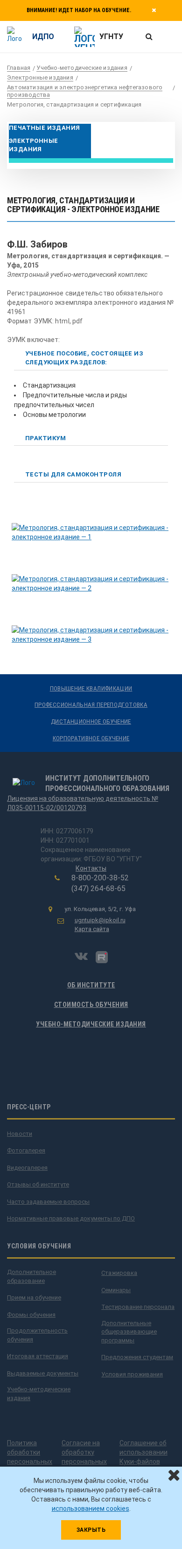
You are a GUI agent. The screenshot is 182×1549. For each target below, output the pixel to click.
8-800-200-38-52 (100, 877)
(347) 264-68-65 (98, 888)
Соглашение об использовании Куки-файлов (143, 1452)
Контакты (91, 868)
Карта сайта (92, 928)
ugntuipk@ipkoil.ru (100, 920)
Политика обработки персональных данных (29, 1457)
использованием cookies (90, 1508)
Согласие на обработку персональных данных (84, 1457)
